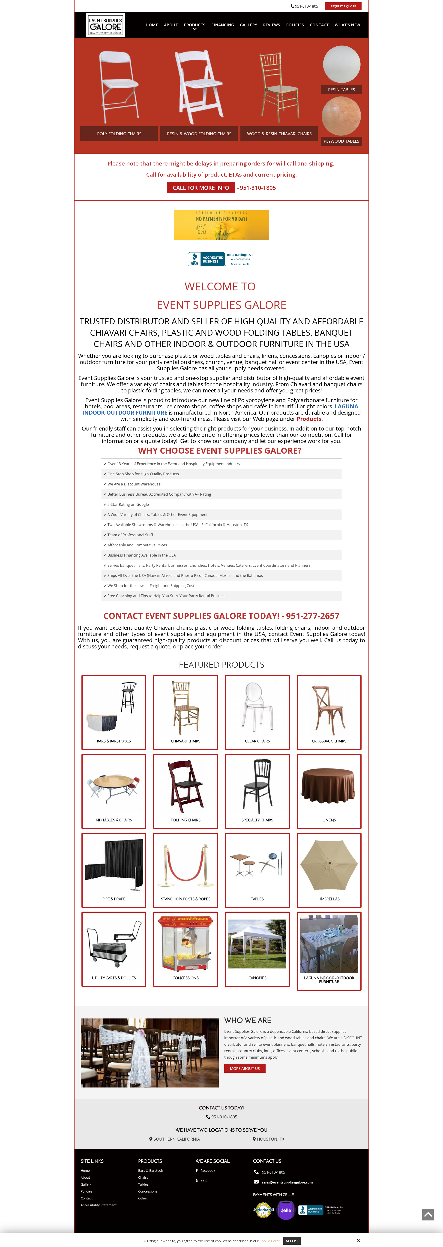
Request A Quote (343, 6)
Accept (292, 1240)
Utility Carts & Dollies (114, 978)
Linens (329, 820)
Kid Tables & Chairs (114, 820)
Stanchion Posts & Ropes (185, 899)
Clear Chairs (257, 741)
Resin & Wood (199, 133)
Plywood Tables (341, 141)
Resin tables (341, 89)
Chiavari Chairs (185, 741)
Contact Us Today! (221, 1108)
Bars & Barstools (114, 741)
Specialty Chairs (257, 820)
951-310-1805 (306, 6)
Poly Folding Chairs (119, 133)
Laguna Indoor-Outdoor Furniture (329, 980)
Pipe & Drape (114, 899)
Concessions (186, 978)
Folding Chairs (186, 820)
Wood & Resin (279, 133)
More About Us (245, 1068)
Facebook (208, 1170)
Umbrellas (329, 899)
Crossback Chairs (329, 741)
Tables (257, 899)
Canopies (257, 978)
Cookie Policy (270, 1241)
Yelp (204, 1180)
